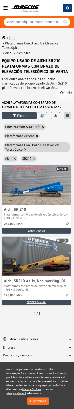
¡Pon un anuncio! (67, 8)
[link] (36, 185)
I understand (38, 401)
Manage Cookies (31, 389)
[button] (19, 115)
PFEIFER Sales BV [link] (36, 302)
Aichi (8, 53)
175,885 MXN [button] (13, 295)
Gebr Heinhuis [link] (36, 231)
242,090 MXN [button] (13, 224)
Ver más (66, 92)
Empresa (9, 347)
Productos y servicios (17, 355)
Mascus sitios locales (23, 339)
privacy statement (16, 393)
